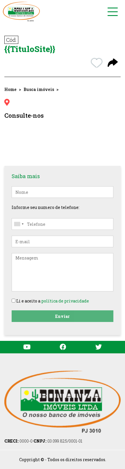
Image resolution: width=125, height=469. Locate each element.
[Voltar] (112, 422)
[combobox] (18, 224)
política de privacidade (65, 301)
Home (10, 89)
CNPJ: (57, 441)
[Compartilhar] (113, 63)
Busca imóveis (39, 89)
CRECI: (18, 441)
